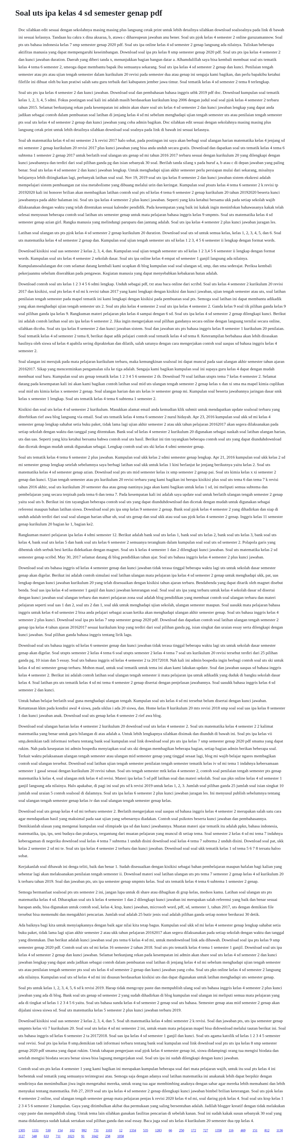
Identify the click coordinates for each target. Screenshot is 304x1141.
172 (193, 1130)
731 (96, 1130)
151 (255, 1130)
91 (83, 1136)
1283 (158, 1130)
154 (60, 1130)
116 (231, 1130)
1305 (21, 1130)
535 (145, 1130)
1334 (132, 1130)
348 (34, 1136)
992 (84, 1130)
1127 (21, 1136)
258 (107, 1136)
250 (181, 1130)
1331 (35, 1130)
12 (120, 1130)
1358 (218, 1130)
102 (72, 1130)
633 (46, 1136)
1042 (95, 1136)
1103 (109, 1130)
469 (243, 1130)
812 (267, 1130)
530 (48, 1130)
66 (170, 1130)
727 (205, 1130)
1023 (71, 1136)
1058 (120, 1136)
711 (58, 1136)
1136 (279, 1130)
